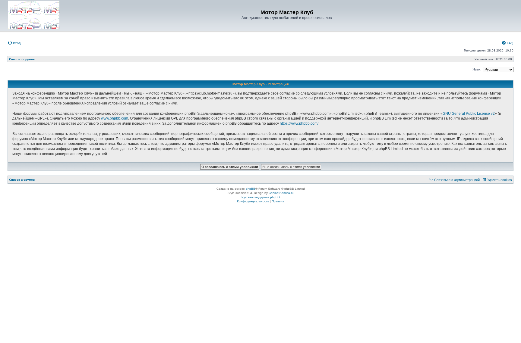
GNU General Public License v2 (469, 113)
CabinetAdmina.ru (281, 193)
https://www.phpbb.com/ (299, 123)
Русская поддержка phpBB (261, 197)
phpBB (250, 188)
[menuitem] (14, 43)
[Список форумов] (34, 15)
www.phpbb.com (114, 118)
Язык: (476, 69)
